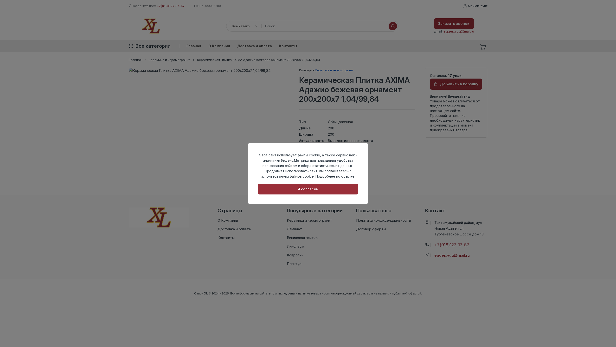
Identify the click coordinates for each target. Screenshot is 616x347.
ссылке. (348, 176)
